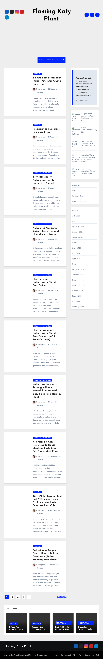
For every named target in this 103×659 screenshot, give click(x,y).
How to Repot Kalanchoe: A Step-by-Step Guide (46, 282)
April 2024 (76, 259)
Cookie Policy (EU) (79, 201)
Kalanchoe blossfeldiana (43, 173)
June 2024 (76, 248)
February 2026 (78, 227)
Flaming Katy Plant (17, 646)
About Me (50, 60)
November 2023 (78, 285)
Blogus (31, 655)
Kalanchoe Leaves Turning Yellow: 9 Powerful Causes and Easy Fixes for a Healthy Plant (47, 390)
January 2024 (77, 275)
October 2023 (77, 291)
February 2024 (78, 269)
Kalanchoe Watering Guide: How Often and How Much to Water (46, 231)
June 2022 (76, 296)
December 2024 (78, 243)
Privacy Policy (77, 196)
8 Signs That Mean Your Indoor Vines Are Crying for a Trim (47, 81)
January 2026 (77, 232)
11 (23, 597)
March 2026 (76, 221)
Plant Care (37, 74)
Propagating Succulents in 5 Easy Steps (38, 629)
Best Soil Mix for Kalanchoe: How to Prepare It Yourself (44, 180)
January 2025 (77, 237)
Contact (60, 60)
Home (41, 60)
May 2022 (76, 301)
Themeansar (41, 655)
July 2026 (76, 216)
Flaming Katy (40, 89)
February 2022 (78, 307)
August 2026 (77, 211)
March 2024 (76, 264)
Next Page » (61, 597)
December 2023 (78, 280)
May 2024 (76, 253)
